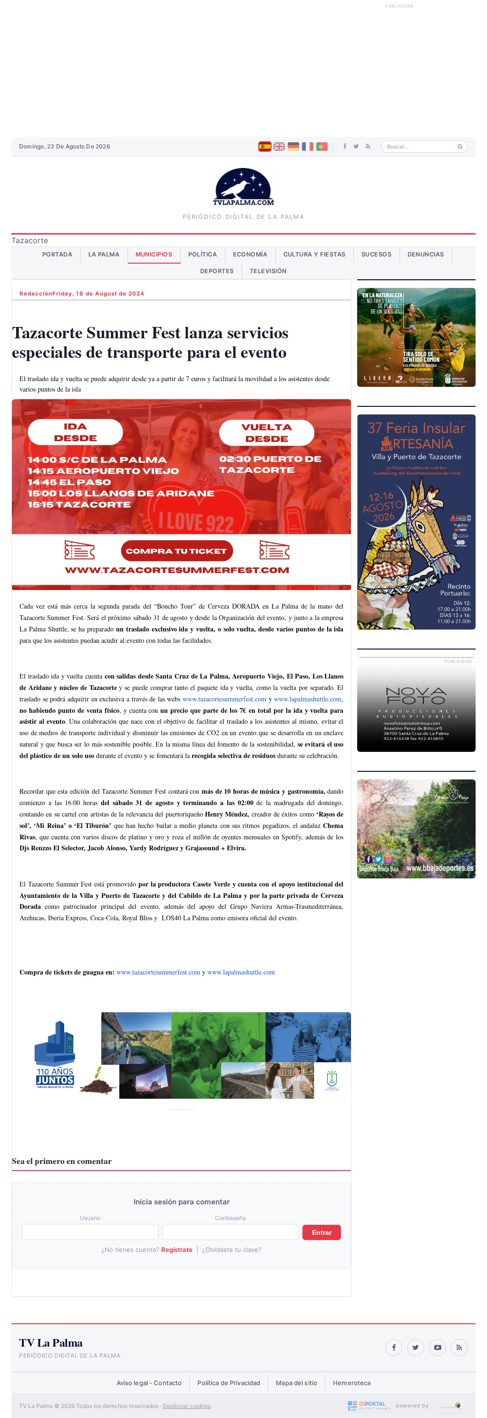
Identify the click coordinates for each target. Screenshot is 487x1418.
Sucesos (376, 254)
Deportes (217, 271)
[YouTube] (437, 1347)
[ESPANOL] (265, 146)
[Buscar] (460, 146)
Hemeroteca (351, 1383)
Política (202, 254)
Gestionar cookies (187, 1405)
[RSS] (368, 146)
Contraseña (230, 1217)
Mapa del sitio (296, 1383)
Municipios (154, 254)
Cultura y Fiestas (314, 254)
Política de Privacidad (228, 1383)
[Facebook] (345, 146)
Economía (250, 254)
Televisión (268, 271)
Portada (57, 254)
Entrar (321, 1232)
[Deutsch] (293, 146)
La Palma (104, 254)
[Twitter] (356, 146)
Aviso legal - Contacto (149, 1383)
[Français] (307, 146)
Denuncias (426, 254)
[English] (279, 146)
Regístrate (177, 1249)
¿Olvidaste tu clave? (232, 1249)
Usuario (90, 1217)
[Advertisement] (243, 68)
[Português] (322, 146)
